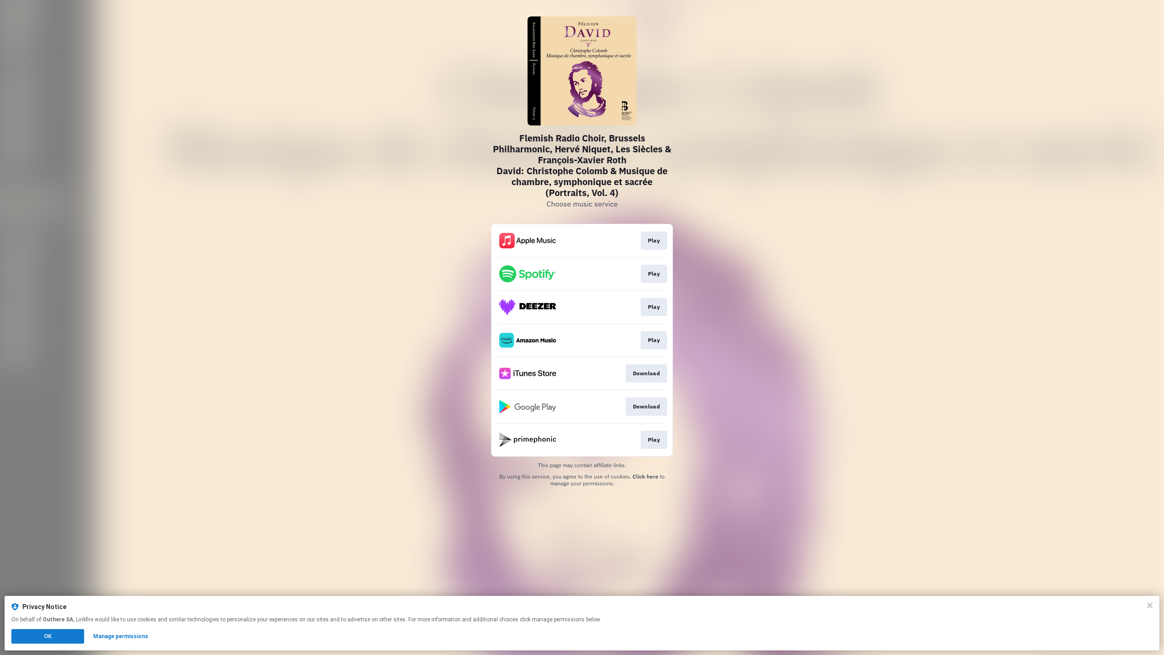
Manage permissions (120, 636)
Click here (645, 476)
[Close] (1150, 605)
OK (47, 636)
